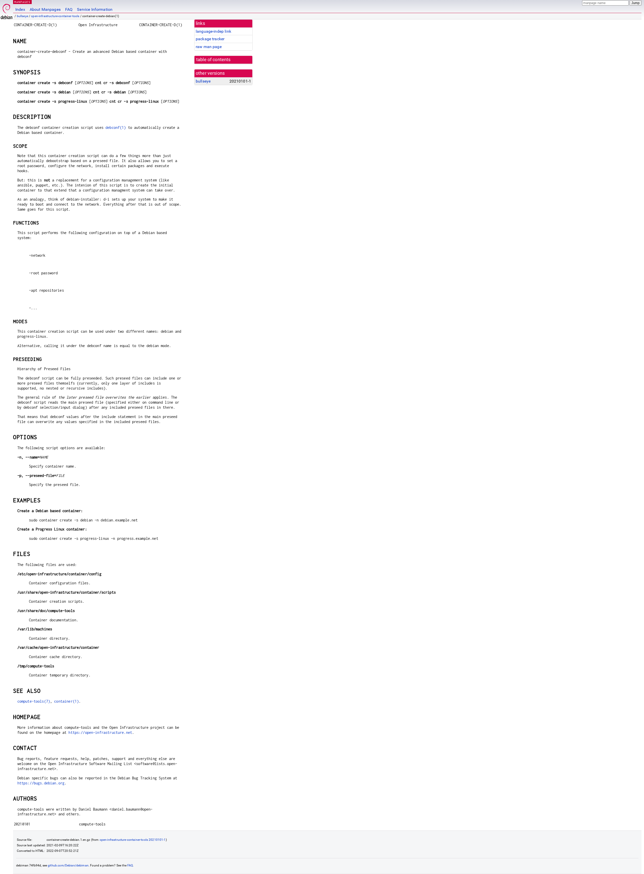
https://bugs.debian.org (40, 783)
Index (20, 9)
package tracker (210, 38)
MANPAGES (22, 2)
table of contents (213, 59)
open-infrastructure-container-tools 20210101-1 (133, 840)
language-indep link (213, 31)
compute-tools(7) (33, 701)
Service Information (94, 9)
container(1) (66, 701)
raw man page (209, 46)
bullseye (22, 16)
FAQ (68, 9)
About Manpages (45, 9)
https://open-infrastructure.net (100, 732)
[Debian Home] (6, 10)
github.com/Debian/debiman (68, 865)
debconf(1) (115, 127)
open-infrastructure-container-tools (55, 16)
